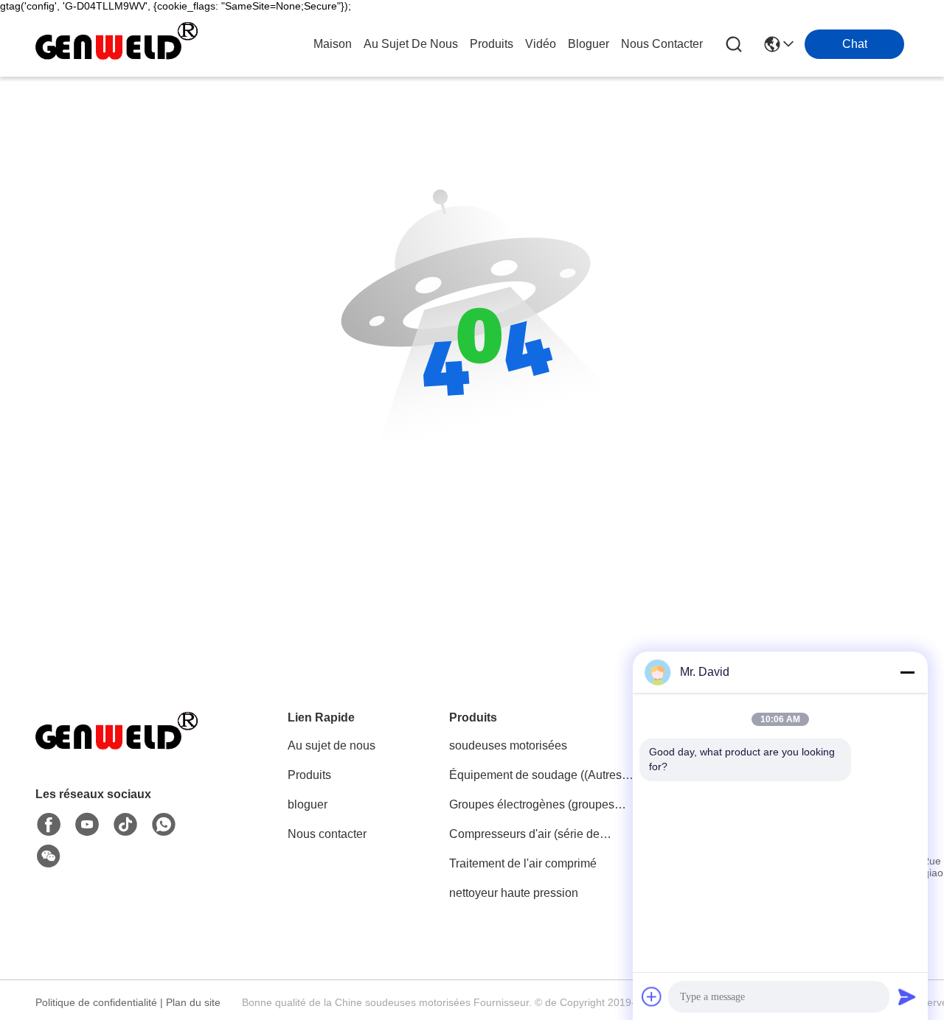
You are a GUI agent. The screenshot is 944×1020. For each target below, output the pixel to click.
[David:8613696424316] (163, 825)
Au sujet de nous (331, 745)
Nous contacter (327, 834)
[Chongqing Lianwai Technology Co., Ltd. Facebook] (48, 825)
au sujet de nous (411, 44)
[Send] (907, 996)
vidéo (540, 44)
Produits (309, 775)
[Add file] (652, 996)
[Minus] (907, 672)
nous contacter (662, 44)
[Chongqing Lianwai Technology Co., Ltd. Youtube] (87, 825)
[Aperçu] (116, 750)
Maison (332, 44)
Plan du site (193, 1002)
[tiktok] (125, 825)
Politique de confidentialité (96, 1002)
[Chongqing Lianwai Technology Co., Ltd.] (116, 44)
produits (491, 44)
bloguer (588, 44)
